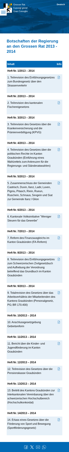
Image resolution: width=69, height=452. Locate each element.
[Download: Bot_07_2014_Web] (59, 238)
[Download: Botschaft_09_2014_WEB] (59, 292)
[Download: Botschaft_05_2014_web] (59, 183)
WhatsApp (44, 447)
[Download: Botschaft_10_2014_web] (59, 322)
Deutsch (61, 4)
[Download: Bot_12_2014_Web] (59, 369)
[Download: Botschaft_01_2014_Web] (59, 77)
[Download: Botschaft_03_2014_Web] (59, 124)
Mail (38, 447)
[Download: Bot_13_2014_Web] (59, 390)
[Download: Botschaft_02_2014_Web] (59, 102)
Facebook (25, 447)
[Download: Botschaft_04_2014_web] (59, 149)
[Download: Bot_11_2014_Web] (59, 343)
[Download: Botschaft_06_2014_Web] (59, 216)
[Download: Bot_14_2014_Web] (59, 419)
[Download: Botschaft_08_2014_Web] (59, 259)
